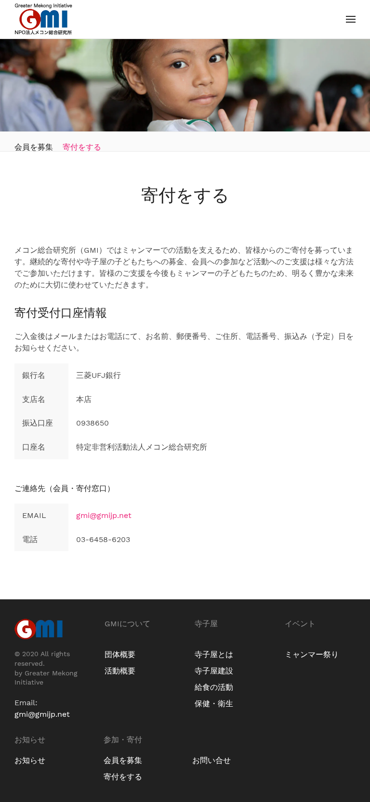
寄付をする (82, 147)
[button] (350, 19)
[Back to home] (43, 19)
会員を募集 (33, 147)
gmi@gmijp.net (104, 515)
